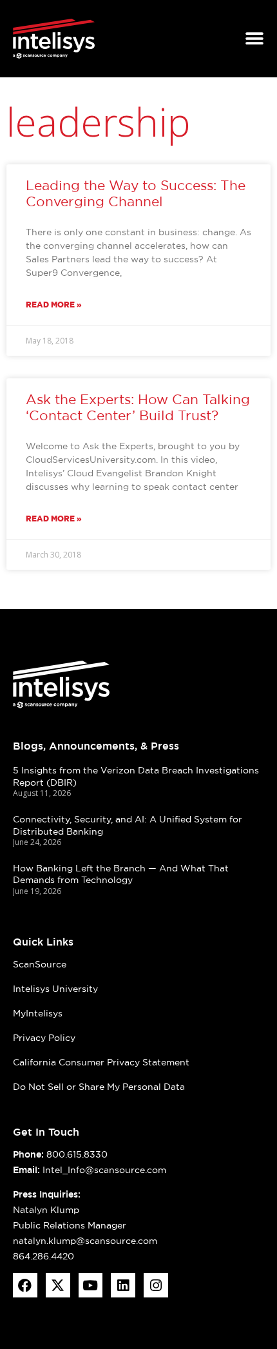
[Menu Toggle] (254, 38)
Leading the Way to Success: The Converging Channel (135, 193)
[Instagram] (156, 1285)
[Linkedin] (123, 1285)
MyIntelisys (37, 1013)
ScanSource (39, 964)
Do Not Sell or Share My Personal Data (99, 1086)
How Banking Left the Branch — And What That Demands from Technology (121, 874)
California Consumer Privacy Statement (101, 1062)
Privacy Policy (44, 1037)
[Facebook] (25, 1285)
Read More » (54, 304)
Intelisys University (55, 989)
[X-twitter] (58, 1285)
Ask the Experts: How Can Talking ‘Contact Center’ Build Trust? (138, 407)
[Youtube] (91, 1285)
